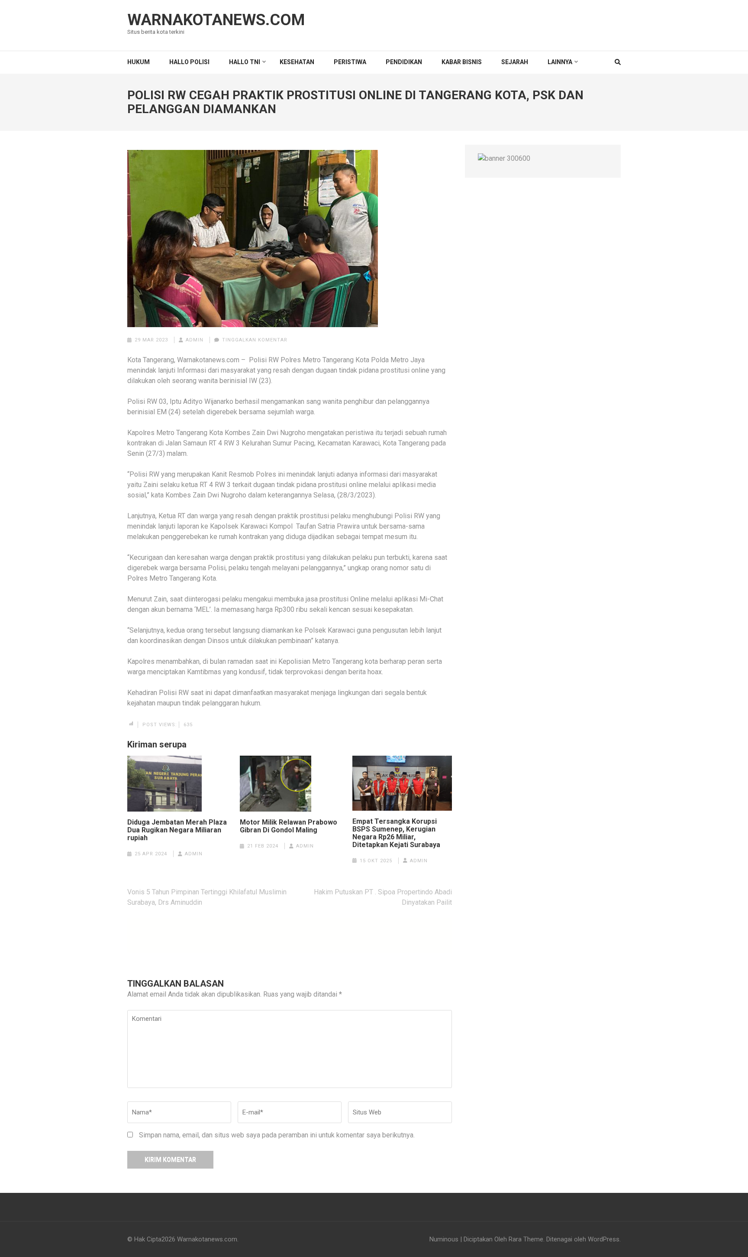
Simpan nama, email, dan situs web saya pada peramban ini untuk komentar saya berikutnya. (277, 1135)
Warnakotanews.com (216, 20)
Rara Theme (526, 1239)
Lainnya (560, 61)
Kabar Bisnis (462, 61)
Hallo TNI (244, 61)
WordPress (603, 1239)
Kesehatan (297, 61)
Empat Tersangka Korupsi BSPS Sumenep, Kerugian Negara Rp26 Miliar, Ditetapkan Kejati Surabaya (397, 833)
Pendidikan (404, 61)
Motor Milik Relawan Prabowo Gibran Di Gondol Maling (288, 826)
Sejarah (514, 61)
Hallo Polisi (189, 61)
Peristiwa (350, 61)
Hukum (138, 61)
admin (194, 340)
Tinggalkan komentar (254, 340)
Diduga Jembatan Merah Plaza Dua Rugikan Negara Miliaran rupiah (177, 830)
